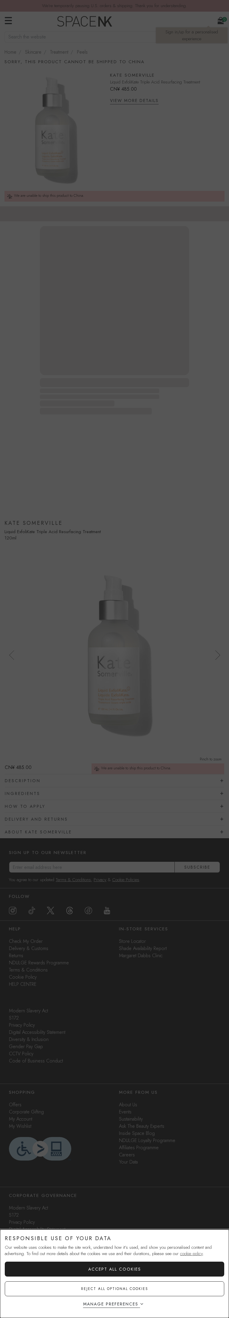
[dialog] (114, 1273)
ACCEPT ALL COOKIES (114, 1269)
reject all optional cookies (114, 1288)
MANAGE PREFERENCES (110, 1304)
